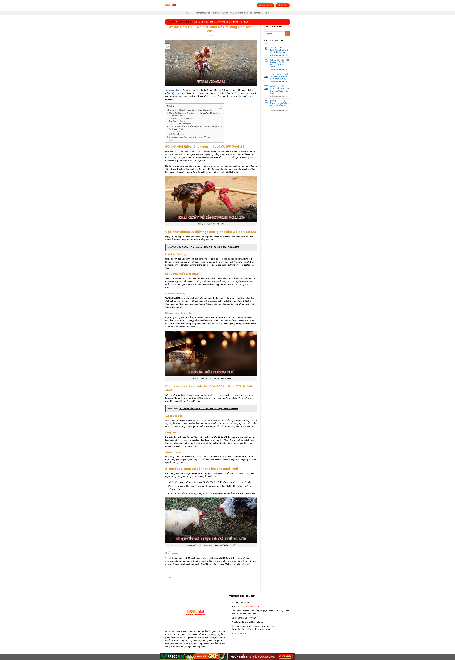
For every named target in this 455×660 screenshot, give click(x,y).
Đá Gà (232, 13)
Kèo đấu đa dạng (179, 121)
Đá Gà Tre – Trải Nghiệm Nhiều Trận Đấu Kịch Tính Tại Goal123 (278, 104)
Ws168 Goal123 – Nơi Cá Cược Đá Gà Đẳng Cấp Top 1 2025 (279, 63)
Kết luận (172, 140)
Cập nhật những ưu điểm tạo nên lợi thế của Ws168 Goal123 (194, 113)
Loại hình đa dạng (179, 116)
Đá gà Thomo (178, 134)
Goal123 (188, 13)
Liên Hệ (267, 13)
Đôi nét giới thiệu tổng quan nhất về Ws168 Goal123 (190, 110)
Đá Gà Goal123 (185, 22)
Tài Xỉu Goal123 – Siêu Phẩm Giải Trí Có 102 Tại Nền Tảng (280, 50)
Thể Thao (217, 13)
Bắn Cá (225, 13)
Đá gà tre (176, 132)
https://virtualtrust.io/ (250, 606)
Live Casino (241, 13)
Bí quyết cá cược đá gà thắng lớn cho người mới (189, 137)
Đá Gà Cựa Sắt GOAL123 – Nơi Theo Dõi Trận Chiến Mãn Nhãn (279, 89)
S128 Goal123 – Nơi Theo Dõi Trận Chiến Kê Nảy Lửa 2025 (279, 76)
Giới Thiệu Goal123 (202, 13)
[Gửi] (287, 33)
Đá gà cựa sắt (178, 129)
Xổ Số (249, 13)
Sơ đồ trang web (239, 633)
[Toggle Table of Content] (219, 107)
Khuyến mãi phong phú (182, 123)
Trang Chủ (171, 22)
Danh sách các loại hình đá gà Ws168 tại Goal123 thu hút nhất (195, 126)
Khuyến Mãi (258, 13)
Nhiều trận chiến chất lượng (184, 118)
